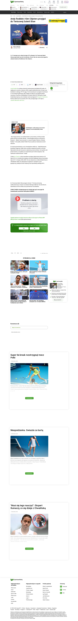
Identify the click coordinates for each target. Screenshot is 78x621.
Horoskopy (17, 609)
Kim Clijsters (17, 156)
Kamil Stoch (45, 588)
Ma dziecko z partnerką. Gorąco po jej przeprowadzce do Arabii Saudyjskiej (59, 294)
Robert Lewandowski (47, 586)
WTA (18, 253)
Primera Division (29, 594)
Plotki (34, 609)
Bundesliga (28, 592)
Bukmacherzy (40, 12)
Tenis (25, 12)
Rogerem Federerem (42, 97)
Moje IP (37, 609)
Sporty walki (47, 12)
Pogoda (12, 609)
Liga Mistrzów (29, 588)
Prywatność (33, 608)
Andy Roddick (13, 88)
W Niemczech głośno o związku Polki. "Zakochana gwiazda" (59, 291)
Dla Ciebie (13, 12)
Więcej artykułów (57, 299)
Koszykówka (13, 601)
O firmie (23, 608)
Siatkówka (29, 12)
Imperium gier (52, 609)
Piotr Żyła (45, 598)
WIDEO (52, 12)
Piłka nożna (19, 12)
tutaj (34, 618)
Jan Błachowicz (46, 596)
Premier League (29, 590)
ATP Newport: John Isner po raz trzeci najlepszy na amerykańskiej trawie (35, 128)
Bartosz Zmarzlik (46, 592)
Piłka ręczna (13, 595)
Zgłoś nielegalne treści (15, 332)
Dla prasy (28, 608)
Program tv (22, 609)
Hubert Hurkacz (46, 599)
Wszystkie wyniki (63, 7)
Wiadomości (43, 609)
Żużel (34, 12)
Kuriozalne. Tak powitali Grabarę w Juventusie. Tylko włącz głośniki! (58, 297)
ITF (15, 253)
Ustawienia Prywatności (42, 608)
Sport (47, 609)
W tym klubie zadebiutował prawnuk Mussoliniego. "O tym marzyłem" (62, 285)
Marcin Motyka (16, 46)
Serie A (27, 596)
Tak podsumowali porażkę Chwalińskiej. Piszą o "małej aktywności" (38, 287)
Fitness (12, 599)
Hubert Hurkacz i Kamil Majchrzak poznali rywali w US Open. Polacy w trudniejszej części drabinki (18, 301)
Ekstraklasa (28, 586)
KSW (12, 603)
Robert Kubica (46, 590)
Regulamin (54, 608)
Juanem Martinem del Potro (17, 100)
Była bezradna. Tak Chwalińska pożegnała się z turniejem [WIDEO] (37, 301)
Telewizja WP (29, 609)
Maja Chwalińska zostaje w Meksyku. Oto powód (37, 272)
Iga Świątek (45, 594)
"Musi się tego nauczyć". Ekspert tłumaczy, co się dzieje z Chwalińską (18, 287)
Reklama (49, 608)
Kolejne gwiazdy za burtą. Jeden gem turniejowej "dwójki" (18, 272)
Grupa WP (19, 608)
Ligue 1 (27, 598)
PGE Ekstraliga (29, 599)
